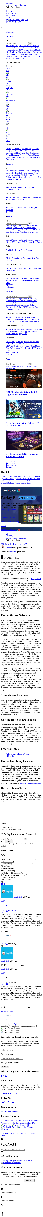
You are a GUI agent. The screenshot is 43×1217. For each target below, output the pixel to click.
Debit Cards (30, 346)
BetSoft (8, 200)
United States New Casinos (13, 481)
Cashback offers (12, 173)
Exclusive (9, 175)
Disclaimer (5, 1133)
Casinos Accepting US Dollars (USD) (20, 306)
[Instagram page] (10, 1102)
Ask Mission (10, 157)
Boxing (24, 278)
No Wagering (33, 177)
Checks (22, 344)
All (7, 258)
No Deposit (10, 171)
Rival (14, 200)
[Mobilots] (8, 940)
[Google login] (6, 1076)
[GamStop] (5, 1129)
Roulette (31, 187)
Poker (8, 58)
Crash (18, 189)
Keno (17, 232)
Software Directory (19, 48)
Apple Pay (23, 334)
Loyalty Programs (25, 54)
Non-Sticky (23, 177)
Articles (21, 366)
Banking (11, 287)
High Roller (22, 173)
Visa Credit (24, 317)
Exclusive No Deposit (29, 208)
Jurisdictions (26, 149)
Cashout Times (31, 301)
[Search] (30, 43)
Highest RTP (10, 242)
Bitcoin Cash (11, 321)
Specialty (21, 228)
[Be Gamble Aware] (9, 1127)
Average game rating (9, 514)
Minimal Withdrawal (13, 303)
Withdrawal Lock (12, 309)
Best (27, 46)
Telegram (30, 56)
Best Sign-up (34, 171)
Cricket (30, 278)
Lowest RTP (20, 242)
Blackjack (13, 187)
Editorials (14, 366)
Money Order (26, 329)
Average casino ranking (10, 526)
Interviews (28, 366)
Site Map (31, 1133)
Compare (29, 242)
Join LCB (5, 1067)
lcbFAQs (11, 463)
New (22, 46)
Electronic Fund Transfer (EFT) (24, 348)
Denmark (23, 783)
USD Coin (20, 321)
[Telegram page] (2, 1102)
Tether (36, 319)
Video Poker (22, 187)
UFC (8, 283)
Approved (23, 155)
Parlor (24, 268)
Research (4, 1135)
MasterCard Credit (13, 317)
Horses (8, 281)
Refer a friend (16, 179)
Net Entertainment (34, 197)
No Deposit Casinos (13, 208)
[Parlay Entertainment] (8, 936)
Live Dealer (34, 46)
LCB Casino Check (18, 58)
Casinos (11, 32)
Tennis (36, 281)
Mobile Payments (12, 344)
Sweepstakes (22, 56)
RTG (8, 197)
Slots (7, 187)
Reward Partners (34, 155)
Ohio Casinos (8, 479)
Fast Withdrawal (19, 301)
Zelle (18, 329)
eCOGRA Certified (21, 151)
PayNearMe (32, 332)
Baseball (9, 278)
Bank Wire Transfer (32, 321)
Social (14, 56)
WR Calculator (26, 175)
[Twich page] (8, 1102)
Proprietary (27, 258)
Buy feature (37, 242)
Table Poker (10, 270)
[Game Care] (6, 1125)
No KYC (14, 54)
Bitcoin (9, 48)
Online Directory (12, 240)
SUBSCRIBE (29, 1180)
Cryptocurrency (19, 346)
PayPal (8, 334)
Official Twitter (11, 756)
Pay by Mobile (15, 52)
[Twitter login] (4, 1076)
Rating (8, 841)
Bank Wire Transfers (31, 342)
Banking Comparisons (20, 305)
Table (39, 268)
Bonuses (11, 159)
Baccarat (11, 189)
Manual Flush (34, 307)
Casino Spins (33, 173)
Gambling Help (21, 1133)
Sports (37, 56)
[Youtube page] (13, 1102)
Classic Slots (17, 268)
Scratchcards (24, 232)
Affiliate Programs (33, 157)
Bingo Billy (18, 897)
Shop (10, 467)
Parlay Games (36, 579)
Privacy (12, 1133)
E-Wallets (19, 342)
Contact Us (12, 1093)
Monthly (17, 175)
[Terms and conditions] (21, 1125)
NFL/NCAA (16, 281)
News (10, 354)
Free (10, 268)
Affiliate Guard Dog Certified (25, 153)
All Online (12, 46)
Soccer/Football (27, 281)
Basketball (17, 278)
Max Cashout (27, 303)
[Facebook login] (1, 1076)
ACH (14, 329)
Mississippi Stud (18, 230)
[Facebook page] (4, 1102)
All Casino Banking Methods (17, 299)
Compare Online (28, 50)
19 (4, 884)
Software (22, 240)
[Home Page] (7, 534)
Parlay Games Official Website (17, 754)
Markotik (8, 548)
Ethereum (9, 319)
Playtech (13, 197)
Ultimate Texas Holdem (23, 250)
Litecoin (16, 319)
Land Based (33, 48)
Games (10, 212)
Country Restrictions (13, 149)
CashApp (23, 332)
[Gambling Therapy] (25, 1127)
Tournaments (13, 352)
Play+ (17, 332)
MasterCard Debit (27, 319)
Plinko (37, 232)
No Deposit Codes (22, 171)
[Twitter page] (6, 1102)
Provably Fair (21, 157)
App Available (27, 52)
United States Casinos (9, 477)
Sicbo (15, 228)
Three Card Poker (32, 230)
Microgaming (22, 197)
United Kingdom (34, 783)
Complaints (11, 465)
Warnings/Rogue (14, 50)
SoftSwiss (20, 200)
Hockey (36, 278)
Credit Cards (10, 342)
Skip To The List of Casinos (14, 544)
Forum (10, 285)
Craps (37, 187)
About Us (4, 1093)
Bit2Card (14, 334)
